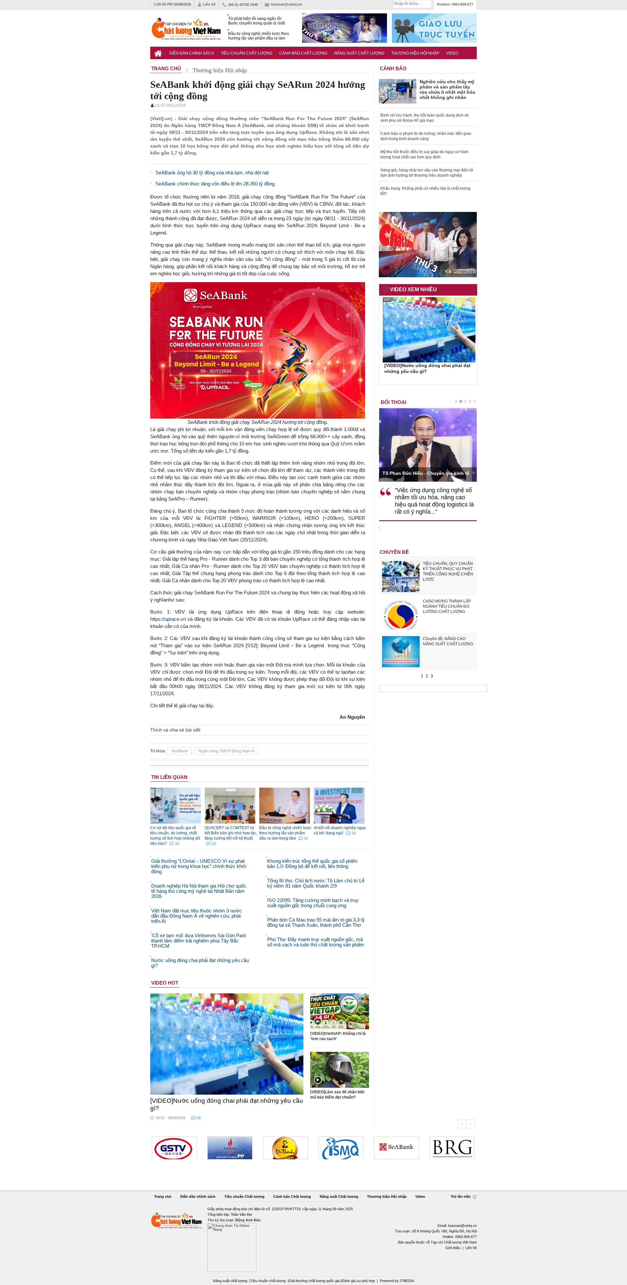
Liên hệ (209, 4)
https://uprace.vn (168, 619)
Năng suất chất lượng (230, 1281)
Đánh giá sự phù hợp (358, 1281)
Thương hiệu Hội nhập (415, 53)
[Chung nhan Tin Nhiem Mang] (313, 1239)
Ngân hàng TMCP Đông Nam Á (226, 751)
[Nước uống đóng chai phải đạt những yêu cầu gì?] (227, 1044)
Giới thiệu (452, 1248)
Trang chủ (162, 1196)
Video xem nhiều (413, 289)
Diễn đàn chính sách (191, 53)
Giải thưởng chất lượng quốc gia (315, 1281)
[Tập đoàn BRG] (451, 1147)
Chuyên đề (394, 552)
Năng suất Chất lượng (359, 53)
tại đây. (206, 705)
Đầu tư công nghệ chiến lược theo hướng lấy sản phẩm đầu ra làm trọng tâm (258, 36)
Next (470, 1123)
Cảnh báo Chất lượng (303, 53)
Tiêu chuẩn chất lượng (268, 1281)
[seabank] (396, 1147)
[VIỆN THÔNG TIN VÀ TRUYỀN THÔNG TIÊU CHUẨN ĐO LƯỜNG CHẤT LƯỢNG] (340, 1147)
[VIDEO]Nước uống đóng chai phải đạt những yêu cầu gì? (226, 1104)
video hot (164, 983)
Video (452, 53)
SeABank (179, 751)
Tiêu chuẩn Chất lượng (246, 53)
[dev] (229, 1147)
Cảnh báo (393, 68)
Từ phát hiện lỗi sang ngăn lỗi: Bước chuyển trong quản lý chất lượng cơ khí (256, 21)
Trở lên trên (461, 1197)
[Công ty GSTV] (174, 1147)
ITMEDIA (407, 1281)
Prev (462, 1123)
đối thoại (393, 402)
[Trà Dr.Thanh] (285, 1147)
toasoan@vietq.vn (286, 4)
